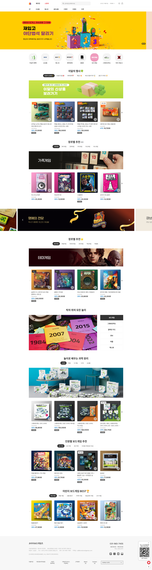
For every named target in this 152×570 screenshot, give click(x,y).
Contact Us (94, 562)
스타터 (63, 363)
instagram (114, 554)
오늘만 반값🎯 (60, 76)
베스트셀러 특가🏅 (90, 76)
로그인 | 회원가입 (104, 3)
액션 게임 (53, 496)
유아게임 (81, 244)
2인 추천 (68, 446)
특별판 (96, 244)
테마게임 (56, 244)
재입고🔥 (79, 76)
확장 (69, 363)
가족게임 (56, 146)
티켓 (82, 9)
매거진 (38, 3)
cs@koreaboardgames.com (84, 550)
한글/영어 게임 (89, 496)
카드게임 (95, 146)
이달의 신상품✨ (48, 76)
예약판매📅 (70, 76)
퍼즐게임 (64, 244)
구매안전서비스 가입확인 (66, 562)
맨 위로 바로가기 (149, 567)
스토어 (47, 3)
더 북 (82, 363)
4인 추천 (76, 446)
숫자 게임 (98, 496)
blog (122, 554)
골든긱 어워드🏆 (103, 76)
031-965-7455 (66, 550)
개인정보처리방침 (40, 562)
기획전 (65, 9)
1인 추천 (61, 446)
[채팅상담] (148, 562)
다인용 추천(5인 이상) (87, 446)
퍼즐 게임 (61, 496)
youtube (118, 554)
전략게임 (72, 146)
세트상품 (56, 9)
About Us (85, 562)
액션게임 (89, 244)
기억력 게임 (79, 496)
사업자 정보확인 (52, 562)
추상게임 (87, 146)
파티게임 (64, 146)
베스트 (46, 9)
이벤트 (74, 9)
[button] (20, 30)
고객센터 (112, 3)
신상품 (38, 9)
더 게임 (76, 363)
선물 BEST (70, 496)
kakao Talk (111, 554)
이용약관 (31, 562)
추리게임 (80, 146)
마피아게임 (73, 244)
